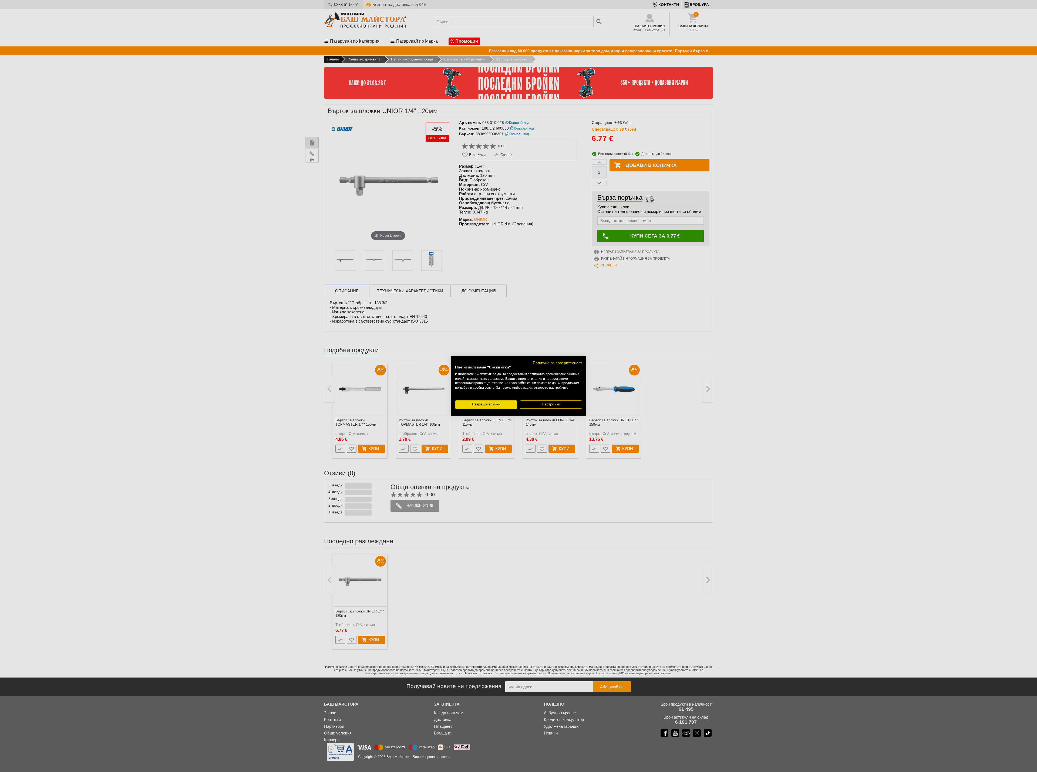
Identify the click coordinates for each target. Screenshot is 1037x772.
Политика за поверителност (557, 363)
